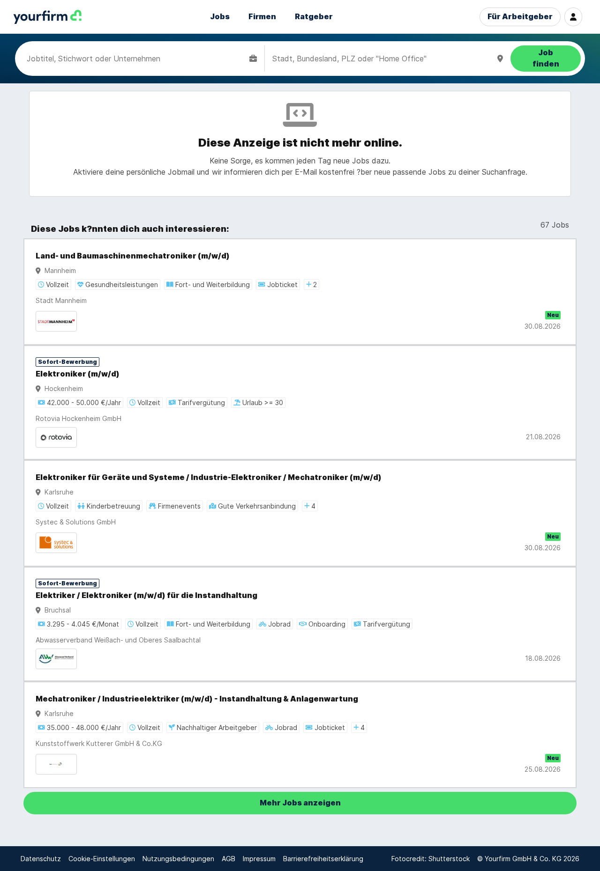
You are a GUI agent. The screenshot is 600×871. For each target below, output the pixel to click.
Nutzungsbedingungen (178, 859)
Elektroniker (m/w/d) (78, 373)
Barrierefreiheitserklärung (323, 859)
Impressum (259, 859)
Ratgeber (314, 16)
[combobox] (136, 58)
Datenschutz (41, 859)
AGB (228, 859)
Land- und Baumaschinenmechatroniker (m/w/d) (133, 255)
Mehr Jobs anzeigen (300, 802)
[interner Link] (47, 17)
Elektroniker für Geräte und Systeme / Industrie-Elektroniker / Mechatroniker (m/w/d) (209, 477)
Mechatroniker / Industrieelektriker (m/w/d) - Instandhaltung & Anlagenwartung (197, 698)
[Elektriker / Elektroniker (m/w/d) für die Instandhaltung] (300, 624)
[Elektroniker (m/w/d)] (300, 402)
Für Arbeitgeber (520, 16)
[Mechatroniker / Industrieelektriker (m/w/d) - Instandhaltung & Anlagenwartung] (300, 734)
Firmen (262, 16)
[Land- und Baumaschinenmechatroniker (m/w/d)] (300, 291)
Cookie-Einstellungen (101, 859)
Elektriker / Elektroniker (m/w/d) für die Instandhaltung (146, 595)
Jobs (220, 16)
